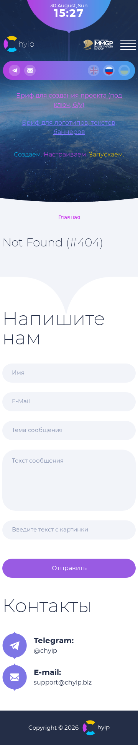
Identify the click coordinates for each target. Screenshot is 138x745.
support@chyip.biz (63, 683)
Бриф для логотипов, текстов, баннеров (69, 127)
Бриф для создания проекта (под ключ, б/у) (69, 100)
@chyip (45, 651)
